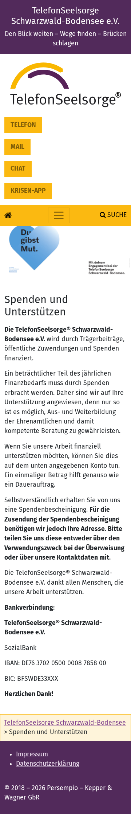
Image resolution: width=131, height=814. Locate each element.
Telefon (23, 125)
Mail (17, 147)
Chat (18, 168)
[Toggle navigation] (59, 215)
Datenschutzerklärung (47, 764)
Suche (116, 215)
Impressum (32, 754)
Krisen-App (28, 191)
